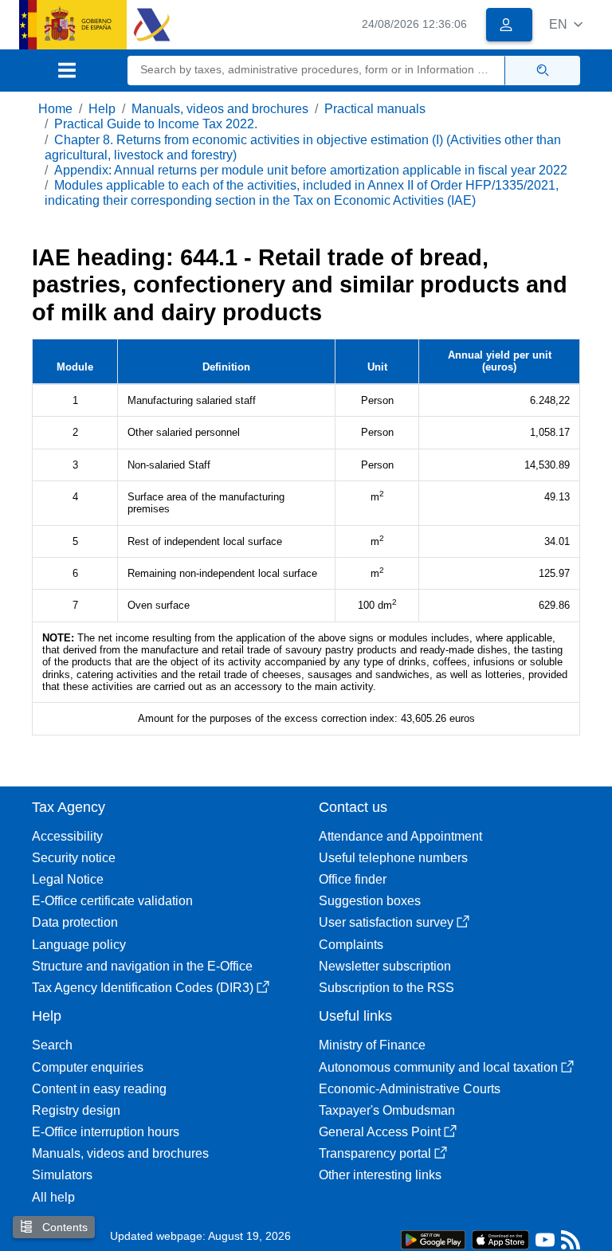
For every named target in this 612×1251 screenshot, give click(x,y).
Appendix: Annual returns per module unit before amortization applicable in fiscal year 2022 (310, 170)
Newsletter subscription (385, 966)
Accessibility (67, 836)
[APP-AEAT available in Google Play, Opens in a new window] (433, 1238)
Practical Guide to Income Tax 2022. (155, 124)
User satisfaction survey (386, 922)
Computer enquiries (87, 1067)
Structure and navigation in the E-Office (142, 966)
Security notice (74, 858)
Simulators (62, 1175)
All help (53, 1197)
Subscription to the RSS (386, 987)
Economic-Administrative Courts (409, 1089)
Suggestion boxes (370, 901)
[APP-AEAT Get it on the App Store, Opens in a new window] (500, 1238)
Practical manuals (375, 109)
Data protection (75, 922)
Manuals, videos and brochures (219, 109)
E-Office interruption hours (105, 1132)
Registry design (76, 1110)
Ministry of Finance (372, 1045)
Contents (63, 1227)
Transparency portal (375, 1153)
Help (102, 109)
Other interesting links (380, 1175)
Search (52, 1045)
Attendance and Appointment (400, 836)
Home (55, 109)
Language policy (79, 944)
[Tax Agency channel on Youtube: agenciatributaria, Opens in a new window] (545, 1243)
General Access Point (380, 1132)
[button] (566, 24)
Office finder (352, 879)
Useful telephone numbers (393, 858)
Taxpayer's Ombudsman (387, 1110)
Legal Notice (68, 879)
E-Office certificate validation (112, 901)
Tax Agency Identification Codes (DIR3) (142, 987)
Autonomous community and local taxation (438, 1067)
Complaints (351, 944)
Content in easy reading (99, 1089)
